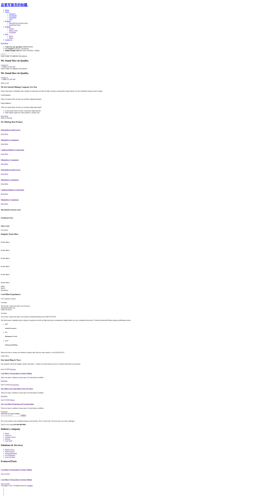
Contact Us (8, 40)
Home (7, 10)
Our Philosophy (10, 455)
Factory (11, 29)
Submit (23, 415)
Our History (13, 16)
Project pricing (9, 451)
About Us (12, 14)
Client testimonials (11, 453)
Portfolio (8, 27)
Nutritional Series (14, 25)
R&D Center (13, 30)
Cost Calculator (10, 457)
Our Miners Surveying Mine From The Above (17, 389)
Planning (13, 369)
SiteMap (30, 485)
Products (8, 21)
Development (14, 385)
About (7, 12)
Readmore (4, 381)
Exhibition (12, 32)
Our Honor (12, 17)
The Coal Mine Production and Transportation (17, 404)
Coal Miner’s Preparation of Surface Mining (16, 373)
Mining (12, 400)
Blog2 (11, 38)
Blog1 (11, 36)
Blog (6, 34)
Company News (10, 437)
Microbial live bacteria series (18, 23)
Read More (4, 43)
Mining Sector (9, 449)
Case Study (8, 441)
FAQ (10, 19)
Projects (7, 439)
